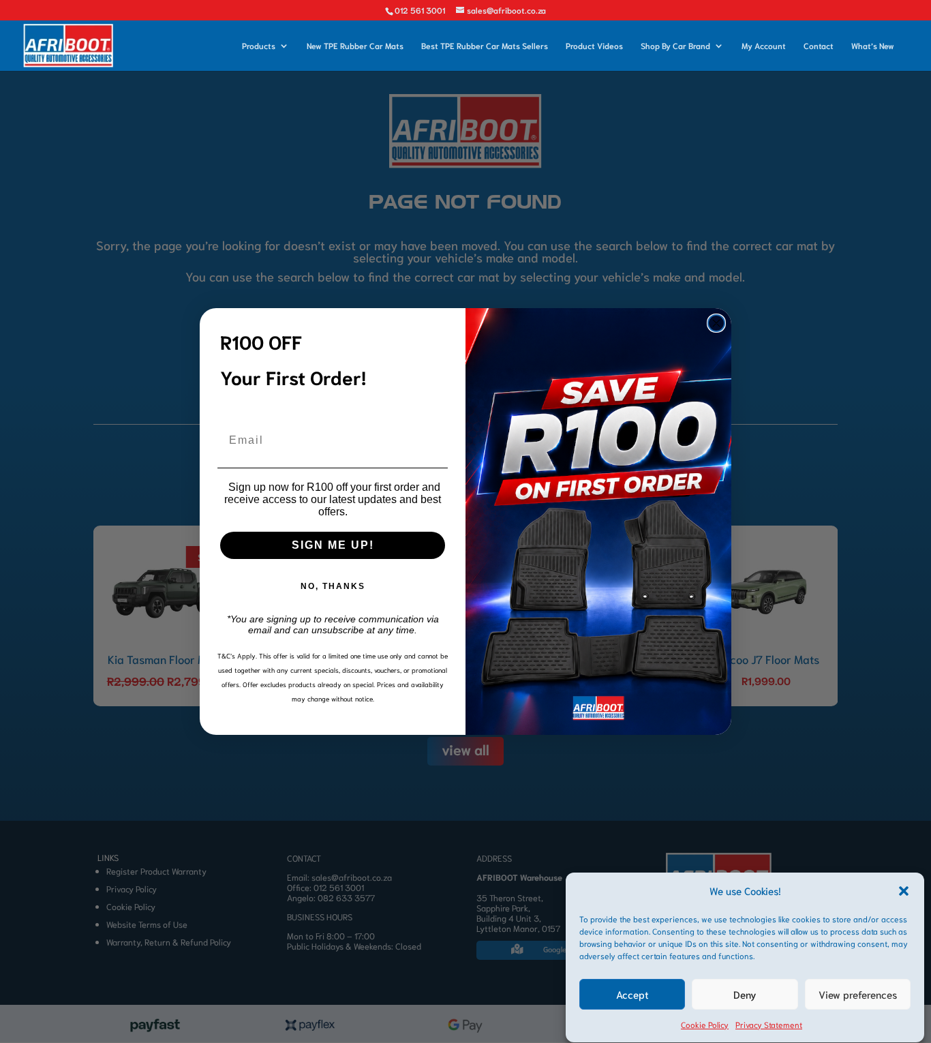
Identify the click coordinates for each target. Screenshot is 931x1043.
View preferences (858, 994)
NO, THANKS (333, 586)
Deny (745, 994)
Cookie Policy (705, 1024)
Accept (632, 994)
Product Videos (594, 45)
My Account (764, 45)
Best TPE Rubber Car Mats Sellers (484, 45)
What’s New (872, 45)
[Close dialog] (716, 323)
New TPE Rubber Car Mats (355, 45)
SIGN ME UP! (333, 545)
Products (258, 45)
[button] (904, 891)
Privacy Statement (768, 1024)
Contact (819, 45)
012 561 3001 (420, 10)
